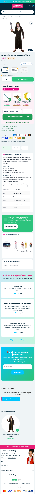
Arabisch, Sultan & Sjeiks (11, 16)
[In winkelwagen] (17, 430)
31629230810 (12, 458)
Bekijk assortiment (2, 6)
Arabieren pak (5, 18)
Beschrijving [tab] (6, 147)
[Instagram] (2, 461)
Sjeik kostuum (23, 16)
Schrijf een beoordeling (10, 399)
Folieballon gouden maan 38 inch (26, 102)
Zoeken (32, 12)
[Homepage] (2, 16)
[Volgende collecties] (4, 253)
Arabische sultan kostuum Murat (11, 435)
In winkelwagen (22, 79)
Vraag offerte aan (10, 226)
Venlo (24, 141)
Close (17, 466)
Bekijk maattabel (27, 63)
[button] (9, 79)
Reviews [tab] (25, 147)
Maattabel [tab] (16, 147)
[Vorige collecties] (4, 238)
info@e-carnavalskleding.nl (12, 455)
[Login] (29, 6)
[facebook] (6, 461)
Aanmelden (17, 372)
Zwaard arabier (7, 101)
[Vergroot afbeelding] (31, 23)
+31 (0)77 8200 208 (9, 453)
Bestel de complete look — (18, 117)
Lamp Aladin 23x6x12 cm (17, 102)
